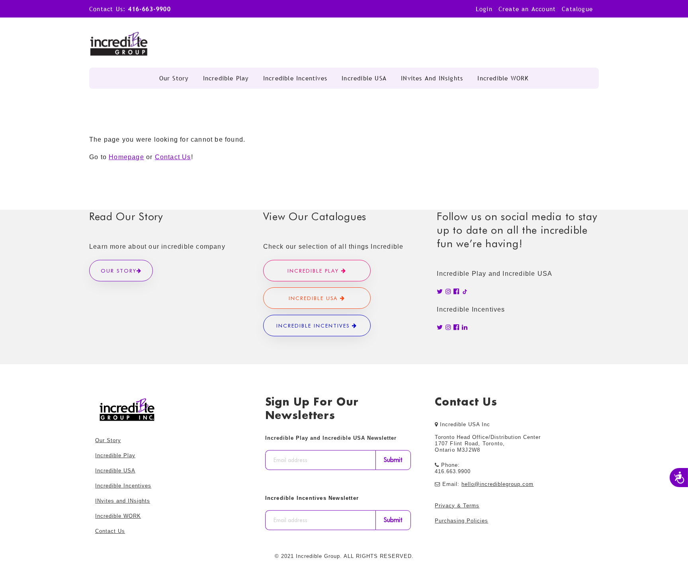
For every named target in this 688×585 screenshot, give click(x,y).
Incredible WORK (503, 78)
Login (484, 9)
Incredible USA (364, 78)
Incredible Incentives (295, 78)
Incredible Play (226, 78)
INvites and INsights (432, 78)
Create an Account (527, 9)
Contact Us (173, 157)
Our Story (174, 78)
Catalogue (577, 9)
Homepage (126, 157)
